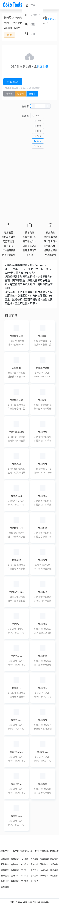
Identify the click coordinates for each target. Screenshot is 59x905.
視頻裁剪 (5, 864)
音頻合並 (15, 875)
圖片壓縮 (34, 858)
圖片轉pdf (44, 864)
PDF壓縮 (24, 858)
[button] (47, 106)
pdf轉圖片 (44, 875)
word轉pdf (44, 858)
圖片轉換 (34, 864)
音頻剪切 (15, 858)
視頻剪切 (5, 858)
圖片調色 (34, 881)
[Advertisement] (29, 183)
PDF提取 (24, 875)
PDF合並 (24, 864)
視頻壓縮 (5, 875)
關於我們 (54, 858)
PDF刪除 (24, 881)
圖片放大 (34, 870)
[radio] (36, 115)
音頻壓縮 (15, 870)
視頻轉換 (5, 870)
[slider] (40, 106)
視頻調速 (5, 886)
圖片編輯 (34, 875)
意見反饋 (54, 864)
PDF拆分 (24, 870)
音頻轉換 (15, 864)
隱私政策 (54, 870)
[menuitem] (30, 5)
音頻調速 (15, 881)
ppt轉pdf (44, 870)
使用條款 (54, 875)
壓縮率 (25, 106)
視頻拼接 (5, 881)
